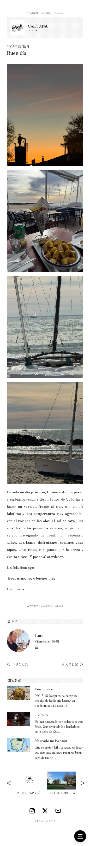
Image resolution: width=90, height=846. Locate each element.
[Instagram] (32, 810)
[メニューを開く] (80, 836)
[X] (45, 810)
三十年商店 (32, 13)
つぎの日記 (20, 664)
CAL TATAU (46, 13)
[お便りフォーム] (58, 811)
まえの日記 (70, 664)
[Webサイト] (36, 647)
